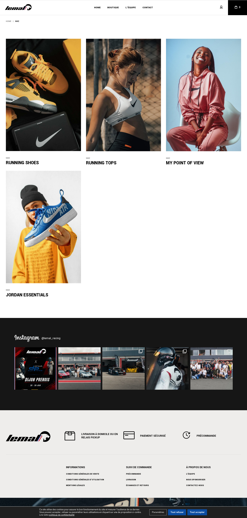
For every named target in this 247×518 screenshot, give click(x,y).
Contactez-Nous (195, 485)
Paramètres (158, 512)
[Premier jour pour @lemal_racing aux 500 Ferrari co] (167, 368)
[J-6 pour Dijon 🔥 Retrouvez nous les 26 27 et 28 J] (35, 368)
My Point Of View (185, 163)
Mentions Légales (75, 485)
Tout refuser (177, 512)
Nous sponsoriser (195, 479)
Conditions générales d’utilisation (85, 479)
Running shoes (22, 163)
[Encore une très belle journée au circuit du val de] (123, 368)
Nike (8, 158)
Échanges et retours (137, 485)
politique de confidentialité (61, 514)
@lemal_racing (51, 338)
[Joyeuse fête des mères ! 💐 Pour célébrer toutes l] (79, 368)
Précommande (133, 474)
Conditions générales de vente (82, 474)
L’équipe (190, 474)
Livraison (131, 479)
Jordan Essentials (27, 295)
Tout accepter (197, 512)
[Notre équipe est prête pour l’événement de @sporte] (211, 368)
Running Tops (101, 163)
